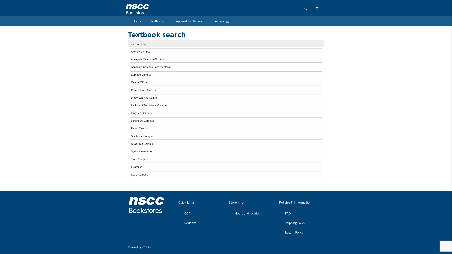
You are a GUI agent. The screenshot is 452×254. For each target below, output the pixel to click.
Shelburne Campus (142, 136)
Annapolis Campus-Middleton (148, 59)
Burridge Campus (141, 74)
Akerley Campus (140, 51)
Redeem (190, 223)
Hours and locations (248, 213)
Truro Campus (139, 159)
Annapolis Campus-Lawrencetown (151, 66)
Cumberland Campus (143, 90)
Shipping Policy (295, 223)
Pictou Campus (140, 128)
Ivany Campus (139, 174)
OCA (187, 213)
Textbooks (157, 21)
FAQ (288, 213)
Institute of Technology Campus (149, 105)
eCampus (136, 166)
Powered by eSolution (140, 247)
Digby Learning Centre (144, 97)
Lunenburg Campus (142, 120)
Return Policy (294, 232)
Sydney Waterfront (141, 151)
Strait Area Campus (142, 143)
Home (137, 21)
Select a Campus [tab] (139, 44)
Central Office (139, 82)
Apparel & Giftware (189, 21)
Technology (221, 21)
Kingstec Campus (141, 112)
